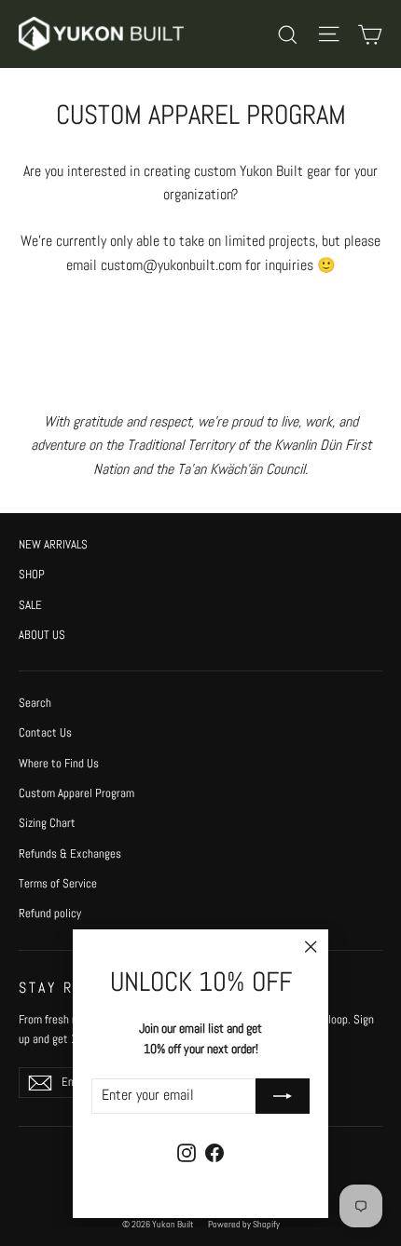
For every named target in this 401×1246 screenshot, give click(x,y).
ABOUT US (42, 635)
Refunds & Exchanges (70, 853)
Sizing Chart (47, 823)
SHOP (32, 574)
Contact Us (45, 732)
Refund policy (50, 913)
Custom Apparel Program (76, 793)
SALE (30, 605)
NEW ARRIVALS (53, 544)
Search (35, 703)
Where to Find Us (59, 763)
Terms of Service (58, 883)
